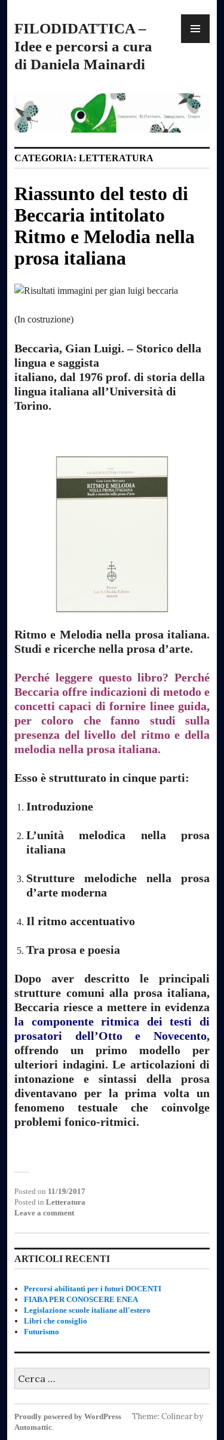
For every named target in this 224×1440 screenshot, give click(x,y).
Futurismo (41, 1331)
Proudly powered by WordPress (67, 1416)
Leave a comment (44, 1212)
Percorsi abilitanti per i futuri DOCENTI (92, 1288)
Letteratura (65, 1202)
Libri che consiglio (55, 1320)
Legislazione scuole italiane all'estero (87, 1310)
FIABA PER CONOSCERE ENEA (81, 1299)
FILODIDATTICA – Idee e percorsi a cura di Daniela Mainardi (83, 46)
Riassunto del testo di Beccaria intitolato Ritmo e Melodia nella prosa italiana (104, 226)
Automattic (33, 1427)
